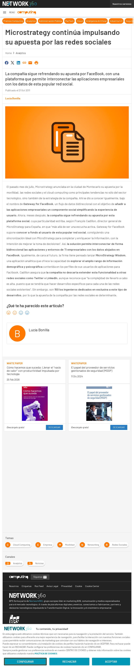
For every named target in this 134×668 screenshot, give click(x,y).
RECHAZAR (69, 661)
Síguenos (38, 576)
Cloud (80, 21)
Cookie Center (92, 586)
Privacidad (66, 586)
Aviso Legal (52, 586)
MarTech (69, 21)
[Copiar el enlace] (24, 62)
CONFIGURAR (25, 661)
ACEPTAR (111, 661)
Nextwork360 (36, 601)
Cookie (78, 586)
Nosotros (14, 586)
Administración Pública (50, 21)
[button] (8, 12)
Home (8, 52)
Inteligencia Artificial (96, 21)
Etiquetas (27, 586)
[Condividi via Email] (30, 62)
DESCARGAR (54, 427)
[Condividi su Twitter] (12, 62)
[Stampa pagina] (36, 62)
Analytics (31, 21)
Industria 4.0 (116, 21)
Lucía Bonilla (12, 98)
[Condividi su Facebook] (6, 62)
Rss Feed (39, 586)
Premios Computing (13, 21)
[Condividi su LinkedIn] (18, 62)
